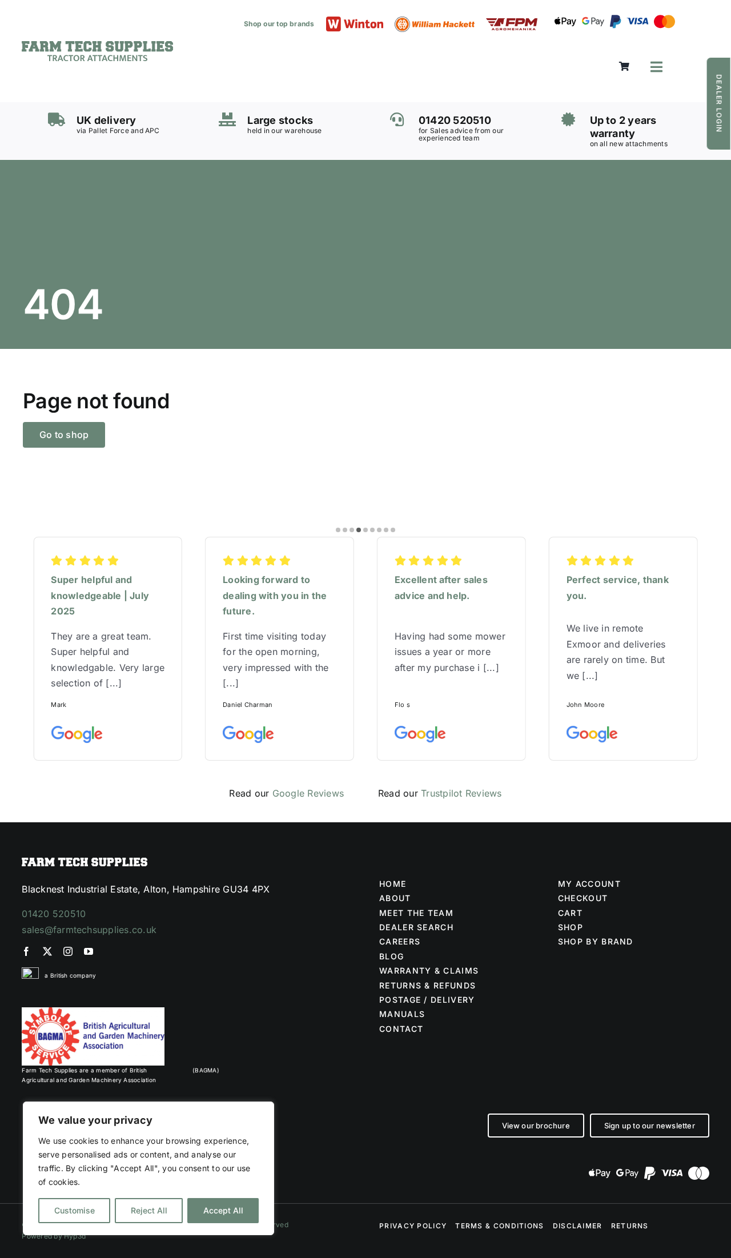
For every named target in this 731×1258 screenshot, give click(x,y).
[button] (338, 530)
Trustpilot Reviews (461, 793)
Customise (74, 1210)
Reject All (149, 1210)
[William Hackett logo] (435, 21)
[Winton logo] (354, 21)
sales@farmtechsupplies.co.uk (89, 929)
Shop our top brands (279, 23)
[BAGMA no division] (93, 1012)
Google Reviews (308, 793)
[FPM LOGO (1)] (511, 23)
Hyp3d (75, 1236)
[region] (148, 1168)
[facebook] (26, 951)
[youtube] (88, 951)
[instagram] (68, 951)
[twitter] (47, 951)
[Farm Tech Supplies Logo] (97, 45)
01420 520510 (54, 913)
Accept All (223, 1210)
